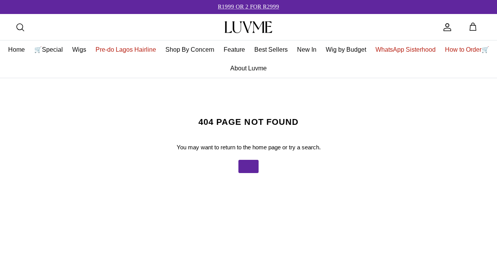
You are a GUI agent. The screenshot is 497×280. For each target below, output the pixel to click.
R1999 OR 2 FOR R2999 (248, 7)
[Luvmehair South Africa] (248, 27)
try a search (304, 147)
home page (266, 147)
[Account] (447, 27)
